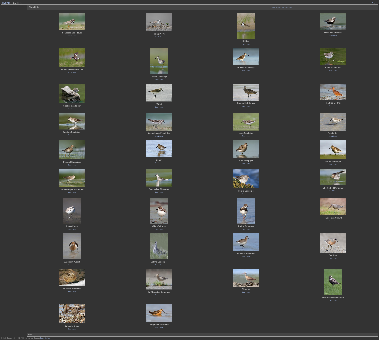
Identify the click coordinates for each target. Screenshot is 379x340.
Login (374, 3)
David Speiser (45, 338)
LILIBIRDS (6, 3)
